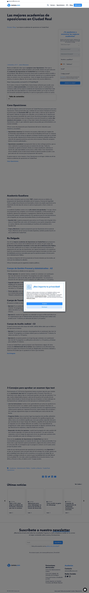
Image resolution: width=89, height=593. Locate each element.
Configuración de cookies (41, 296)
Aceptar (44, 303)
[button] (85, 590)
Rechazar (44, 307)
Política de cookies (31, 298)
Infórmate (78, 5)
